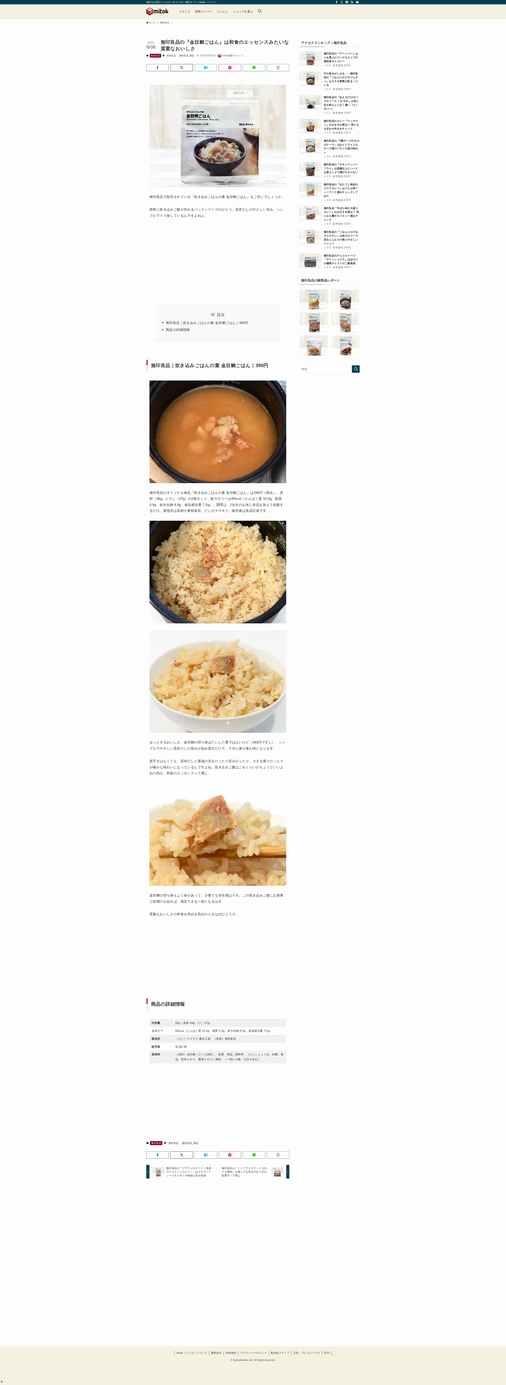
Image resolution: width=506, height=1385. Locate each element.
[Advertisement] (182, 257)
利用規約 (231, 1352)
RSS (326, 1352)
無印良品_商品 (186, 55)
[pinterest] (346, 2)
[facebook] (336, 2)
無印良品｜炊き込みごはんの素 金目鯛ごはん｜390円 (207, 323)
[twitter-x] (341, 2)
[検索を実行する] (356, 369)
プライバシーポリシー (253, 1352)
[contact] (357, 2)
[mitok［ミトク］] (157, 11)
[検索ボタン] (259, 11)
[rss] (352, 2)
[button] (1, 1381)
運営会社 (216, 1352)
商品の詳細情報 (178, 330)
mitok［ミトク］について (192, 1352)
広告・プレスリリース (307, 1352)
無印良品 (155, 55)
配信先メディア (280, 1352)
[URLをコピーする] (278, 67)
